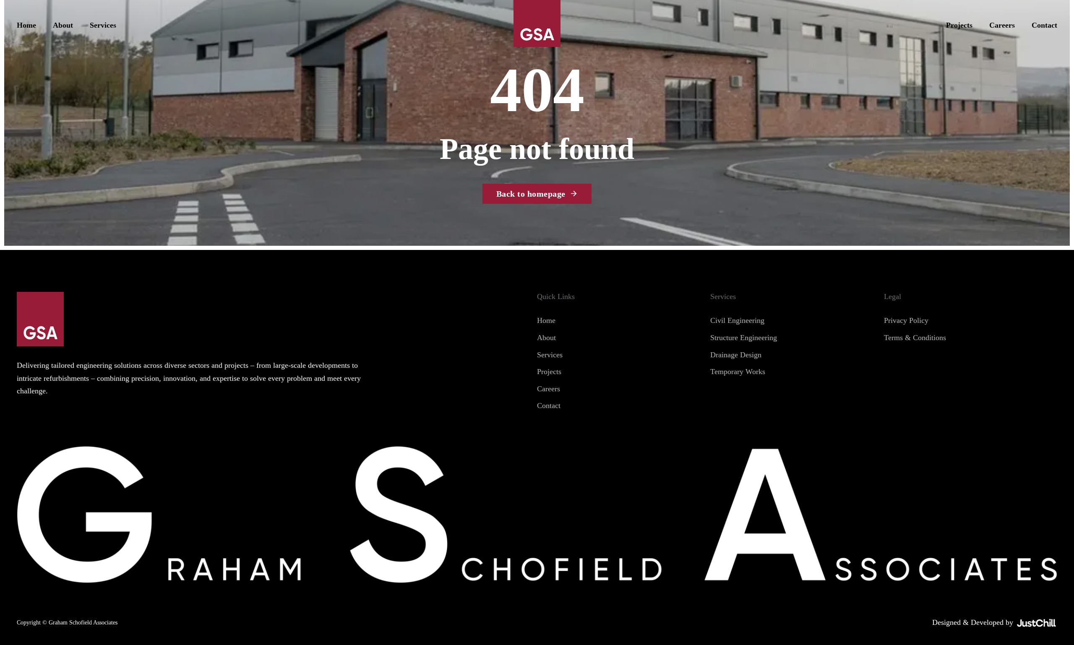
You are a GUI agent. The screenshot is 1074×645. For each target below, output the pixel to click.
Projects (959, 25)
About (63, 25)
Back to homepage (531, 193)
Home (26, 25)
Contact (1044, 25)
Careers (1002, 25)
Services (103, 25)
